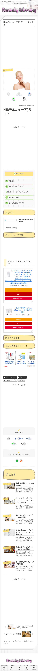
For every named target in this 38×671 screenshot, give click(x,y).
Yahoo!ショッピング (18, 298)
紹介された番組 (14, 197)
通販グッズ (23, 377)
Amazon (18, 290)
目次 (17, 173)
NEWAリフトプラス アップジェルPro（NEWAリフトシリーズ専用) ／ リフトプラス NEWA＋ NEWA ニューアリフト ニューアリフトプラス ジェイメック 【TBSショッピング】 (18, 277)
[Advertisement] (19, 46)
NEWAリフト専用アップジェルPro (18, 192)
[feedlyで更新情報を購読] (17, 461)
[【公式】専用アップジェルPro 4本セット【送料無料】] (9, 311)
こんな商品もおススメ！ (16, 203)
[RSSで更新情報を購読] (21, 461)
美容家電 (22, 380)
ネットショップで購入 (16, 186)
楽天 (18, 294)
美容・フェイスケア (11, 377)
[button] (24, 99)
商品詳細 (11, 181)
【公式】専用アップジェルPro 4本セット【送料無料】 (23, 310)
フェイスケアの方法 (10, 380)
